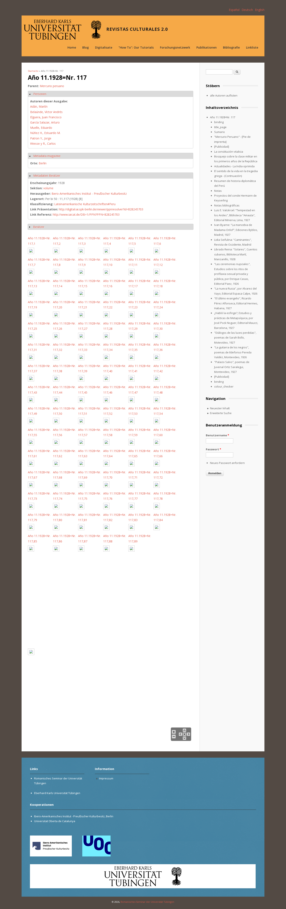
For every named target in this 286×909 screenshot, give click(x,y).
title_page (220, 127)
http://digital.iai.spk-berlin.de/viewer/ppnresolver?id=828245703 (101, 209)
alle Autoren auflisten (223, 95)
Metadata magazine (47, 156)
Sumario (219, 132)
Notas (218, 191)
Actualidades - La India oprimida (234, 166)
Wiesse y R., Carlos (43, 143)
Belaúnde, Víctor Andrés (46, 112)
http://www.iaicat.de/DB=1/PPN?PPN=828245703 (86, 214)
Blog (85, 47)
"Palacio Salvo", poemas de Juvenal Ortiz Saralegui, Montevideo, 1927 (231, 367)
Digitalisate (103, 47)
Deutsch (247, 10)
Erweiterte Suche (221, 413)
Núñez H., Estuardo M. (45, 133)
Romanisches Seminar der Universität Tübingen (147, 901)
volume (48, 188)
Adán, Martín (39, 106)
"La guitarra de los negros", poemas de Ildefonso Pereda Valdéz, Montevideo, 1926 (232, 352)
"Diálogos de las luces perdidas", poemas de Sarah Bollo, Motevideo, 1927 (235, 337)
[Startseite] (62, 30)
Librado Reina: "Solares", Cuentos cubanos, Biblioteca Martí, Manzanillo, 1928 (235, 254)
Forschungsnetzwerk (175, 47)
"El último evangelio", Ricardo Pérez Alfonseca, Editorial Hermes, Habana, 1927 (236, 303)
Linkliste (252, 47)
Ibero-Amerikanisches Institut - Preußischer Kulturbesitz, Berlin (73, 816)
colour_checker (223, 386)
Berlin (42, 163)
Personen (39, 94)
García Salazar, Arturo (45, 122)
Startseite (33, 70)
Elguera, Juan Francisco (46, 117)
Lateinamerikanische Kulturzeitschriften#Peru (85, 204)
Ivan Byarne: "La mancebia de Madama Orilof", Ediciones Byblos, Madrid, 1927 (236, 230)
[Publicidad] (221, 146)
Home (71, 47)
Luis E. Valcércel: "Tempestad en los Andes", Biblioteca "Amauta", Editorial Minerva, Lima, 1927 (234, 215)
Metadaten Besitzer (46, 176)
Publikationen (206, 47)
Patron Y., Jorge (40, 138)
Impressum (106, 778)
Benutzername (217, 435)
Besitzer (38, 227)
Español (234, 10)
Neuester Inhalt (220, 408)
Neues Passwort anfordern (227, 463)
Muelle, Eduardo (41, 128)
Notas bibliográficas (227, 205)
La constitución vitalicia (228, 151)
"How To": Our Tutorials (136, 47)
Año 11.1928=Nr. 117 (222, 117)
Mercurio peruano (52, 86)
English (259, 10)
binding (219, 122)
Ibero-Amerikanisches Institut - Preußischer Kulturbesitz (89, 194)
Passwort (213, 449)
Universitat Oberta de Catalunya (54, 821)
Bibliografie (231, 47)
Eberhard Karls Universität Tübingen (57, 793)
